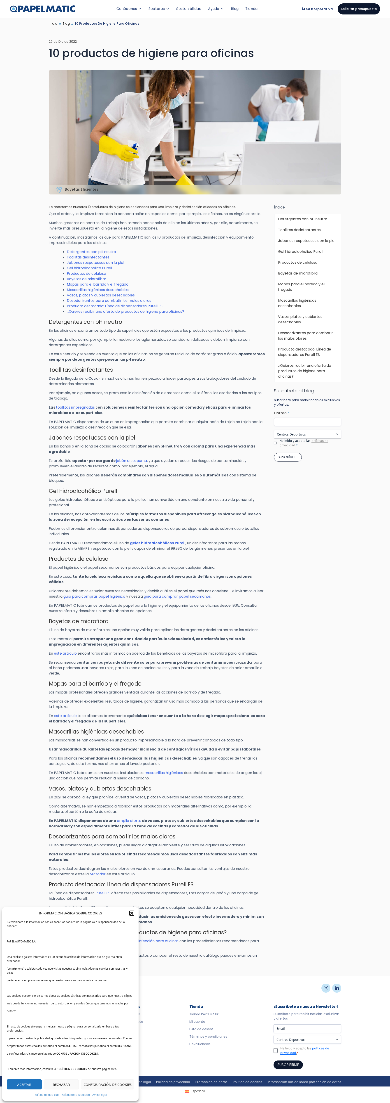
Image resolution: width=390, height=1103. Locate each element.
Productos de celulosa (86, 273)
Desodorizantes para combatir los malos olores (109, 300)
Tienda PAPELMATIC (204, 1014)
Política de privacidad (75, 1095)
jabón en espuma (131, 460)
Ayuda (213, 8)
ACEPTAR (24, 1084)
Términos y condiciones (208, 1036)
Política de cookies (46, 1095)
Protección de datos (211, 1082)
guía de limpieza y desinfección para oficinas (139, 941)
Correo (281, 413)
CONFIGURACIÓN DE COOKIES (108, 1084)
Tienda (251, 8)
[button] (132, 913)
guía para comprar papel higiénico (94, 596)
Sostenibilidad (188, 8)
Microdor (98, 874)
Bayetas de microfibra (86, 279)
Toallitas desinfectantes (88, 257)
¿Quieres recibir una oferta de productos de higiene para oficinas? (125, 311)
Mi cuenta (197, 1021)
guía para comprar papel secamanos (177, 596)
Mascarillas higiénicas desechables (98, 289)
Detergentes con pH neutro (91, 251)
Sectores (157, 8)
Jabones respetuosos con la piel (95, 262)
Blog (235, 8)
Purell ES (102, 893)
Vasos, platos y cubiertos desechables (101, 295)
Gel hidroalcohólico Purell (89, 268)
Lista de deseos (201, 1029)
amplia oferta (129, 820)
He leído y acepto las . (303, 442)
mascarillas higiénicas (163, 772)
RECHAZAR (61, 1084)
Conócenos (126, 8)
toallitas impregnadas (75, 407)
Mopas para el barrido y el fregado (97, 284)
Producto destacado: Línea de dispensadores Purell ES (114, 306)
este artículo (65, 653)
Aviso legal (99, 1095)
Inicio (53, 23)
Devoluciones (200, 1044)
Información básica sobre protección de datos (304, 1082)
